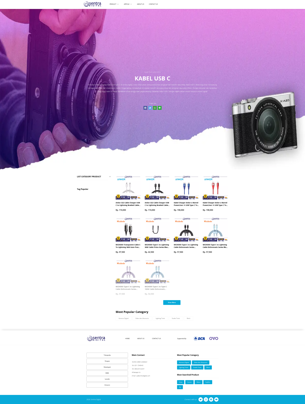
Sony (180, 382)
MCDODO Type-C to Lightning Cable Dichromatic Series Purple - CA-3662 (128, 287)
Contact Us (153, 4)
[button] (94, 178)
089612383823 (139, 362)
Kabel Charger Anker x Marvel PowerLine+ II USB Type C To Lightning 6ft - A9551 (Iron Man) (215, 204)
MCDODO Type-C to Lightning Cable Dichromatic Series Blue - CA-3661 (215, 246)
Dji (180, 387)
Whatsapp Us (136, 372)
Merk (188, 318)
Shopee (107, 361)
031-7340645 (137, 365)
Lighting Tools (160, 318)
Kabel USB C (157, 72)
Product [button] (113, 4)
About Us (140, 4)
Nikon (198, 382)
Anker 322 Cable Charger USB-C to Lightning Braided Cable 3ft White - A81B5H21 (128, 204)
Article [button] (126, 4)
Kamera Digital (124, 318)
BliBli (107, 373)
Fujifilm (207, 382)
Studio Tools (148, 72)
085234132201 (138, 369)
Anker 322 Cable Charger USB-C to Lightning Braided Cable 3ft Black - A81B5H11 (157, 204)
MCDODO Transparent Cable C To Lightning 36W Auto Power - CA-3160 (128, 246)
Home (127, 339)
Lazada (107, 379)
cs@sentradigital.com (141, 376)
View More (172, 302)
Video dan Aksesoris (142, 318)
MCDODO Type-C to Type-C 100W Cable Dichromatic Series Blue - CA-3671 (156, 287)
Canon (189, 382)
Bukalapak (107, 367)
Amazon (107, 385)
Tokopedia (107, 355)
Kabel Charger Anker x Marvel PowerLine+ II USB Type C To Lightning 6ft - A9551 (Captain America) (186, 204)
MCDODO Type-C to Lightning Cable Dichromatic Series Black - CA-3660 (186, 246)
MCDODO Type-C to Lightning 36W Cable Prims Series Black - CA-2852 (157, 246)
